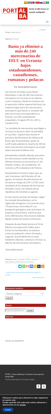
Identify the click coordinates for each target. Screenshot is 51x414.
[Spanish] (25, 3)
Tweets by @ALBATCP (14, 341)
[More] (42, 266)
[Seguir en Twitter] (44, 386)
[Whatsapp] (23, 266)
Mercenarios (21, 262)
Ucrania (16, 39)
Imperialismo (16, 32)
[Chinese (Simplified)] (38, 3)
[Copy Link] (35, 266)
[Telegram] (20, 266)
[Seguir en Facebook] (38, 386)
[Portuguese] (28, 3)
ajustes (23, 405)
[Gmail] (27, 266)
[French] (34, 3)
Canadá (21, 259)
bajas (15, 259)
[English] (31, 3)
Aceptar (8, 410)
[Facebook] (31, 266)
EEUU (28, 259)
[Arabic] (47, 3)
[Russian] (41, 3)
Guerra (34, 259)
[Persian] (44, 3)
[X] (39, 266)
